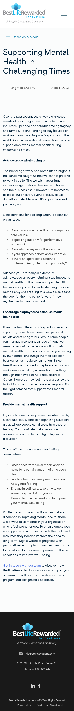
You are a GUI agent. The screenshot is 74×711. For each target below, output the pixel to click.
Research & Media (25, 37)
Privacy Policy (24, 705)
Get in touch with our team (22, 565)
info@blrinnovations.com (40, 653)
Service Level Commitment (50, 705)
